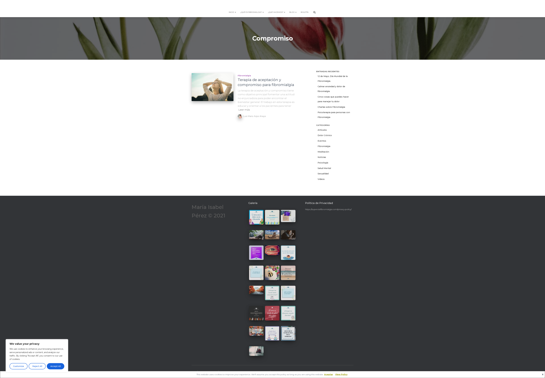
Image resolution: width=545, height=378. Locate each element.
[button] (235, 12)
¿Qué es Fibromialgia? (251, 12)
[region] (37, 355)
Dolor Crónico (325, 135)
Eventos (322, 141)
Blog (292, 12)
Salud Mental (324, 168)
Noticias (322, 157)
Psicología (323, 162)
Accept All (55, 366)
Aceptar (328, 374)
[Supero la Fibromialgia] (272, 5)
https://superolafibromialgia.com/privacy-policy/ (328, 209)
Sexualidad (323, 173)
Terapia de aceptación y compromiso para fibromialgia (266, 82)
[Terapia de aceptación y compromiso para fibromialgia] (212, 87)
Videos (321, 179)
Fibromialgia (244, 75)
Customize (18, 366)
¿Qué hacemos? (276, 12)
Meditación (323, 152)
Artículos (322, 130)
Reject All (37, 366)
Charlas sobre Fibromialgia (331, 107)
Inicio (232, 12)
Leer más (244, 109)
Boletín (304, 12)
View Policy (341, 374)
